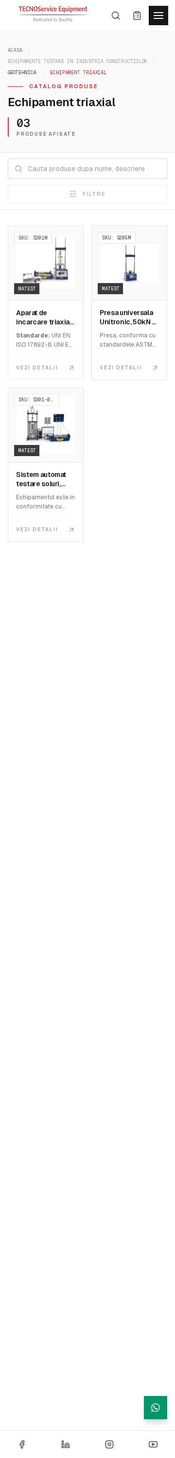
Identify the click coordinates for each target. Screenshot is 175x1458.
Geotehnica (22, 72)
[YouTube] (153, 1444)
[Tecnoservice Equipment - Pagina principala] (53, 14)
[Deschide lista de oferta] (137, 15)
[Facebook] (22, 1444)
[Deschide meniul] (158, 15)
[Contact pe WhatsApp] (155, 1407)
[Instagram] (109, 1444)
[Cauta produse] (115, 15)
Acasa (15, 50)
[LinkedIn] (65, 1444)
